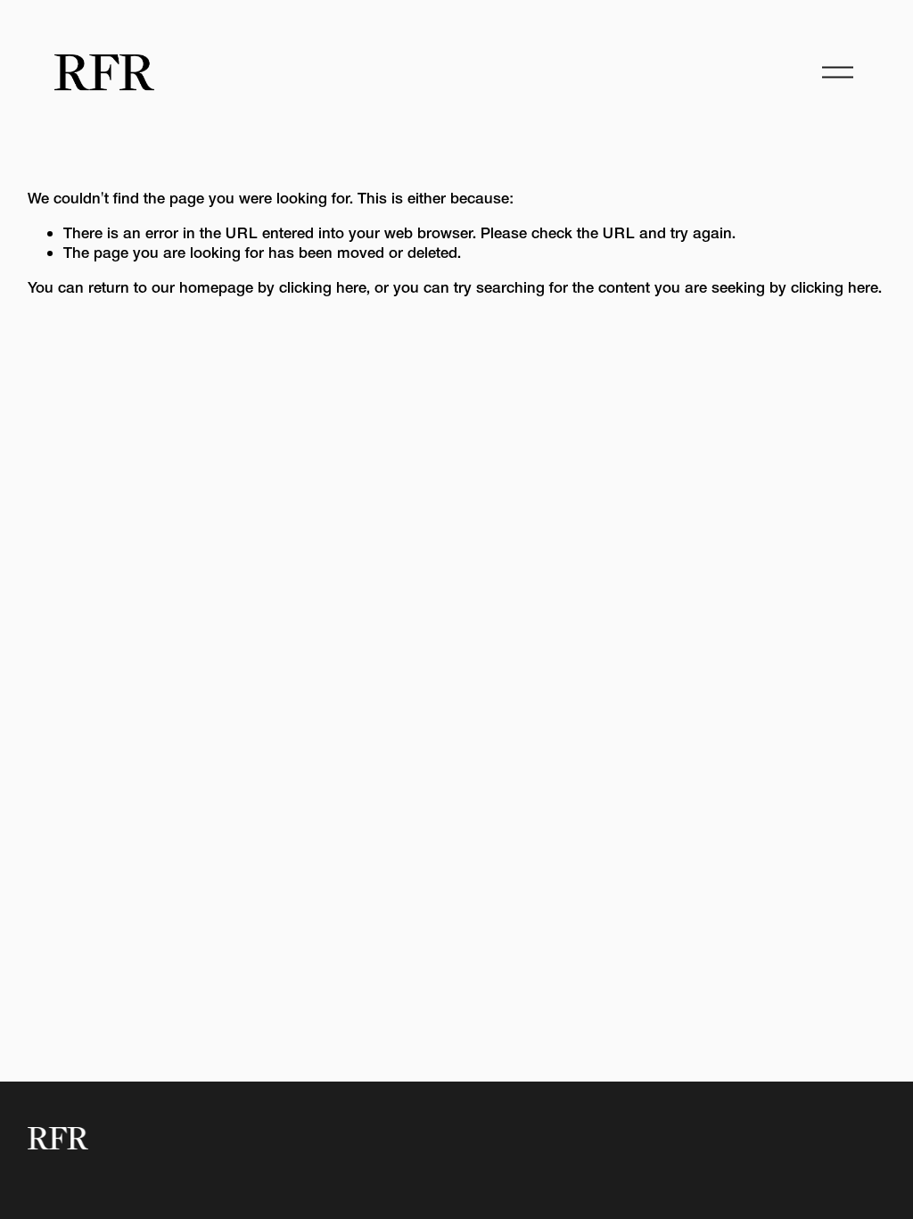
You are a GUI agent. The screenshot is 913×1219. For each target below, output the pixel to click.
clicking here (322, 287)
